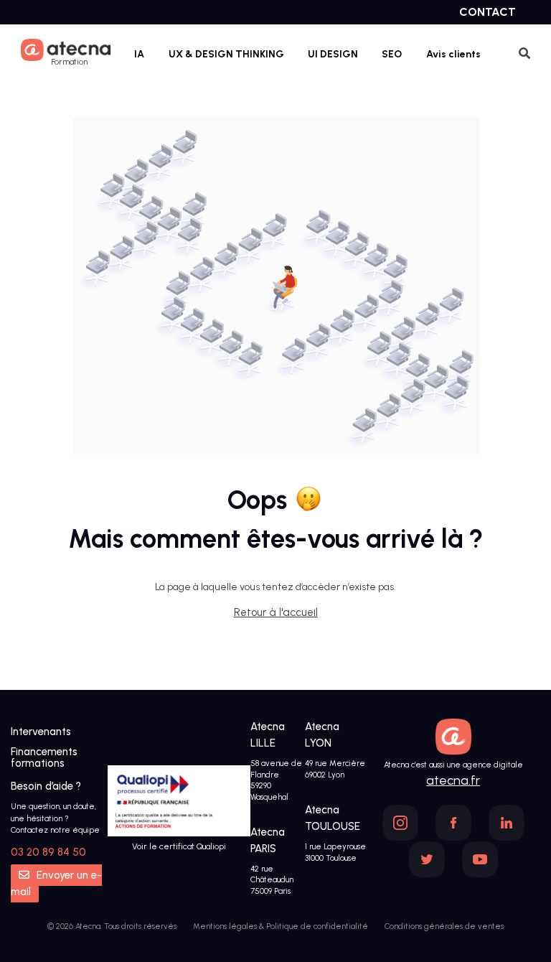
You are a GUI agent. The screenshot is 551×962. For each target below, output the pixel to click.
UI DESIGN (333, 54)
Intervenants (41, 731)
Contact (487, 12)
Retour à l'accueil (276, 612)
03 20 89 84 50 (48, 852)
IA (139, 54)
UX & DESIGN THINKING (226, 54)
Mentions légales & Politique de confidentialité (280, 926)
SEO (392, 54)
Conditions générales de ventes (444, 926)
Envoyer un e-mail (56, 883)
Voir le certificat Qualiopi (179, 846)
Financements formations (44, 757)
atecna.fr (453, 780)
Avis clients (453, 54)
